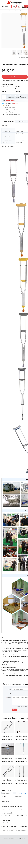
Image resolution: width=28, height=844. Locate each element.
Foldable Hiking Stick (22, 815)
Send (14, 710)
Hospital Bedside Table (6, 801)
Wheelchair (4, 799)
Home (2, 10)
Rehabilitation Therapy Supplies (20, 10)
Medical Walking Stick (8, 830)
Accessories (18, 799)
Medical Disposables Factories (10, 826)
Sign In (3, 114)
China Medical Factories (8, 823)
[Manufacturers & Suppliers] (14, 2)
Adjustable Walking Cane (8, 815)
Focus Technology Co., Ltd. (18, 838)
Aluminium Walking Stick (21, 830)
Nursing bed (18, 796)
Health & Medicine (9, 10)
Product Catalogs (22, 793)
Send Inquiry (14, 77)
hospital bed (4, 796)
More (2, 833)
